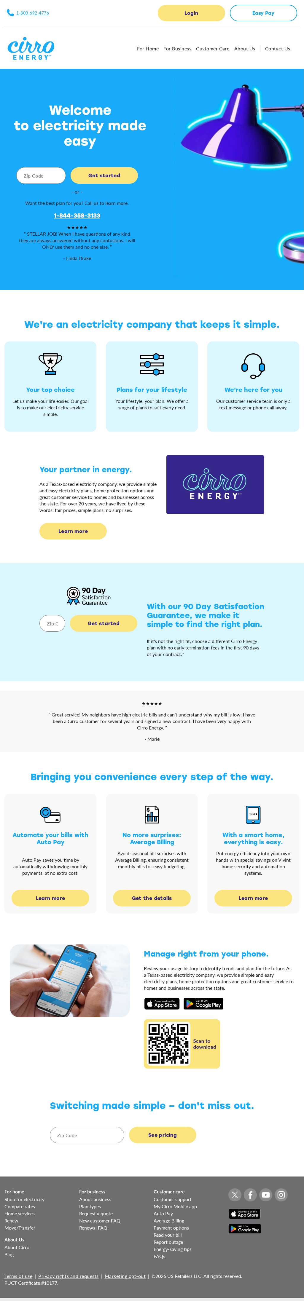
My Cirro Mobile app (175, 1206)
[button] (191, 13)
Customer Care (213, 48)
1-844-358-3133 (77, 215)
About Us (244, 48)
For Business (177, 48)
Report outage (168, 1242)
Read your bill (168, 1235)
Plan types (90, 1206)
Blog (9, 1254)
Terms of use (18, 1276)
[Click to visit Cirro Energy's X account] (234, 1194)
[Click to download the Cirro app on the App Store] (244, 1211)
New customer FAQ (99, 1220)
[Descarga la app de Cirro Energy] (162, 1003)
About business (95, 1199)
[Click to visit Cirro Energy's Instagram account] (281, 1194)
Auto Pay (163, 1213)
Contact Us (277, 48)
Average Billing (169, 1220)
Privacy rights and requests (68, 1276)
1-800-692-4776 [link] (32, 13)
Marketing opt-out (125, 1276)
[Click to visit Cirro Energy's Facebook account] (250, 1194)
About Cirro (16, 1247)
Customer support (173, 1199)
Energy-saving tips (173, 1249)
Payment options (171, 1228)
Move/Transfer (19, 1228)
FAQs (159, 1256)
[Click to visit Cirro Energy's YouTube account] (265, 1194)
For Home (148, 48)
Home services (19, 1213)
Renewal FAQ (93, 1228)
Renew (11, 1220)
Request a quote (96, 1213)
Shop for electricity (24, 1199)
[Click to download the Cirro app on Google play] (244, 1226)
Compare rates (19, 1206)
